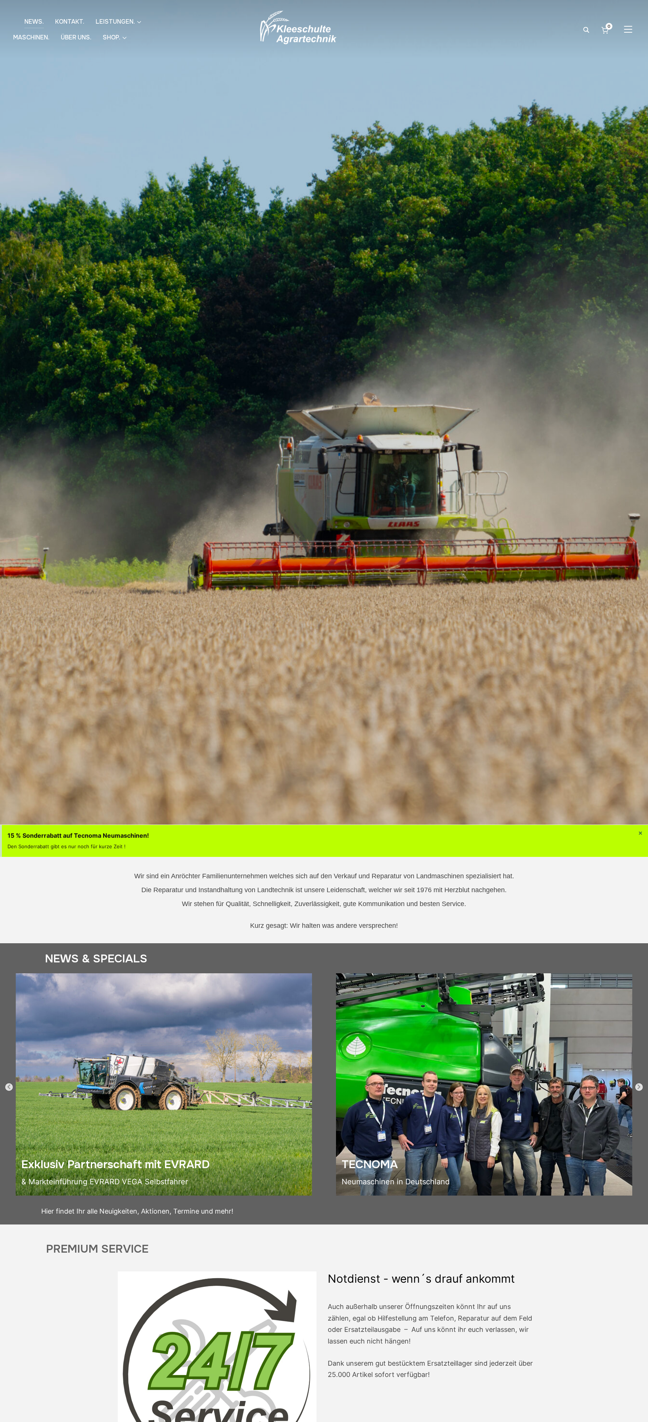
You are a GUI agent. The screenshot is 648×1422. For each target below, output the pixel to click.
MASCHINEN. (31, 37)
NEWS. (34, 22)
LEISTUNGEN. (115, 22)
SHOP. (111, 37)
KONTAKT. (69, 22)
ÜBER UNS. (76, 37)
